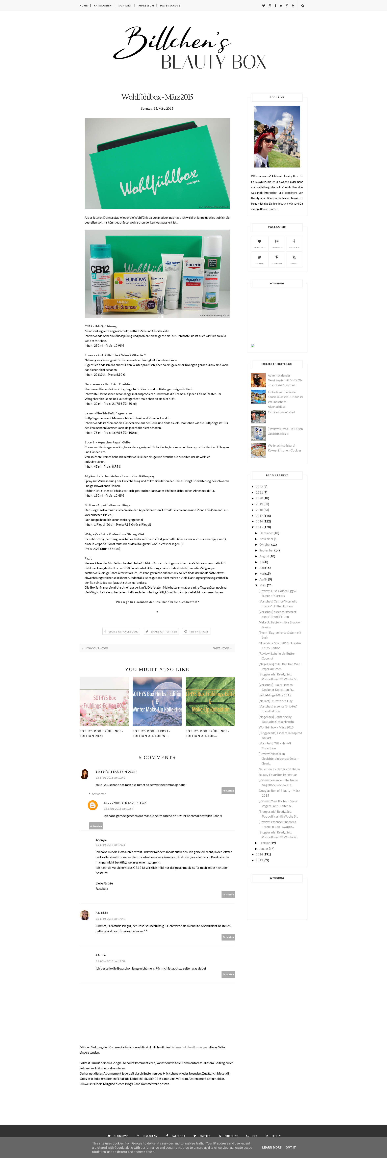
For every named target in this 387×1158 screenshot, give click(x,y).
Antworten (228, 790)
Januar (263, 848)
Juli (261, 562)
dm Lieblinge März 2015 (275, 695)
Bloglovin (259, 247)
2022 (259, 486)
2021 (259, 492)
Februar (264, 843)
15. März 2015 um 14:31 (110, 844)
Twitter (259, 263)
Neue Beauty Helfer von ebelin (279, 769)
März (262, 585)
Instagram (277, 247)
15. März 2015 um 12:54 (118, 808)
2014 (259, 854)
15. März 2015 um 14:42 (110, 918)
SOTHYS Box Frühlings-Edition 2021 (101, 733)
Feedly (294, 263)
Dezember (266, 533)
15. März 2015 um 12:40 (110, 777)
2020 (259, 498)
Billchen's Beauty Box (125, 802)
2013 (259, 860)
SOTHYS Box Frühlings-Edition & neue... (207, 733)
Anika (101, 955)
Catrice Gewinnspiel (281, 412)
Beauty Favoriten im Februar (278, 774)
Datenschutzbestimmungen (189, 1047)
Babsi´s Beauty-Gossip (117, 771)
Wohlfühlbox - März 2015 (276, 727)
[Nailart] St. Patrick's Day (276, 701)
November (266, 539)
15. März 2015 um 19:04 (110, 961)
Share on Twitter (164, 631)
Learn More (272, 1147)
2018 (259, 510)
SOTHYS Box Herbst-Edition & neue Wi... (151, 733)
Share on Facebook (123, 631)
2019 (259, 504)
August (264, 556)
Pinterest (277, 263)
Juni (262, 567)
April (262, 579)
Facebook (294, 247)
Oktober (265, 544)
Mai (262, 573)
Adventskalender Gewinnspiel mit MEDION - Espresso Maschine (285, 380)
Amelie (102, 913)
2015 (259, 527)
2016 (259, 521)
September (266, 550)
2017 (259, 515)
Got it (291, 1147)
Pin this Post (199, 631)
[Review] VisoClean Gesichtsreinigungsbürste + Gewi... (279, 758)
